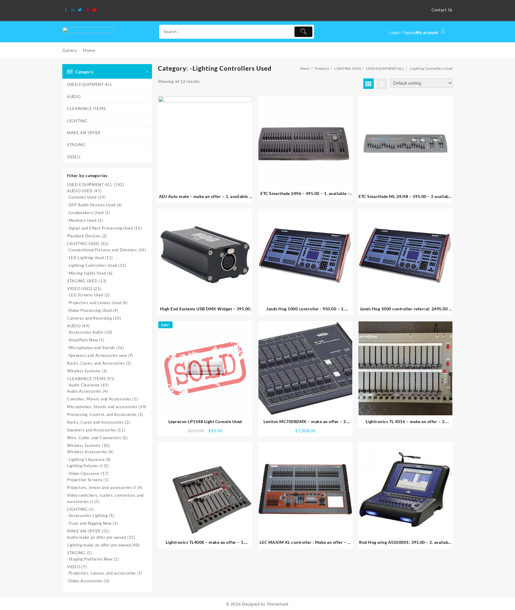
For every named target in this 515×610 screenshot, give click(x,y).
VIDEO (73, 156)
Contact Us (442, 9)
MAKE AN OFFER (83, 132)
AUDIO (74, 96)
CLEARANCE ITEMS (86, 108)
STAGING (76, 144)
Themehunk (278, 604)
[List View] (382, 83)
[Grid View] (368, 83)
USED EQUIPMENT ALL (90, 84)
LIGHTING (77, 120)
